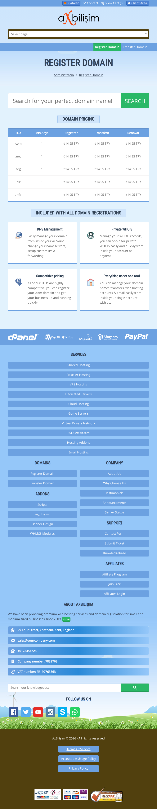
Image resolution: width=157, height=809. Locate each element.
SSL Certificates (79, 433)
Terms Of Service (79, 749)
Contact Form (114, 533)
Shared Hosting (78, 365)
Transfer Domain (135, 47)
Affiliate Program (114, 574)
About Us (114, 473)
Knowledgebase (114, 553)
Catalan (73, 3)
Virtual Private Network (78, 423)
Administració (64, 75)
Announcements (115, 503)
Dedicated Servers (78, 394)
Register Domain (107, 47)
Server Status (114, 512)
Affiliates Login (114, 594)
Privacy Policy (78, 768)
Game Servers (78, 413)
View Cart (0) (114, 3)
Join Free (114, 584)
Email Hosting (78, 452)
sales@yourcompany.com (36, 640)
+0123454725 (27, 651)
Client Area (139, 3)
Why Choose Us (114, 483)
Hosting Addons (78, 442)
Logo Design (42, 514)
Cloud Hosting (78, 404)
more (66, 619)
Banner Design (42, 524)
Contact (92, 3)
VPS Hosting (78, 384)
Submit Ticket (114, 543)
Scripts (42, 504)
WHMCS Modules (42, 533)
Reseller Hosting (78, 375)
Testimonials (114, 493)
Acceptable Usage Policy (78, 759)
